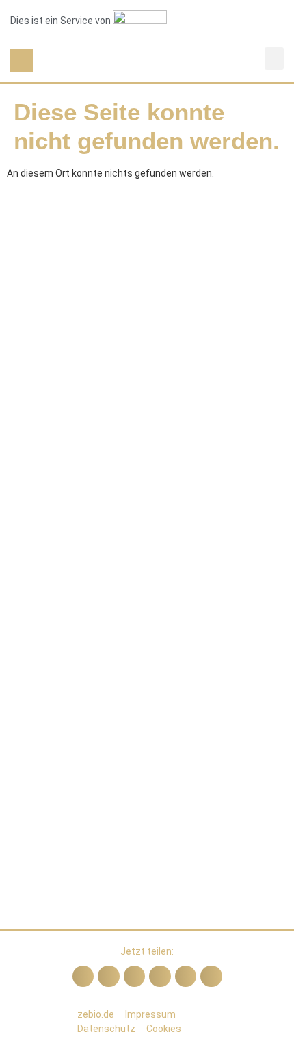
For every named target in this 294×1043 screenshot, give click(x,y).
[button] (21, 60)
